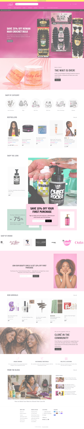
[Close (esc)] (57, 204)
